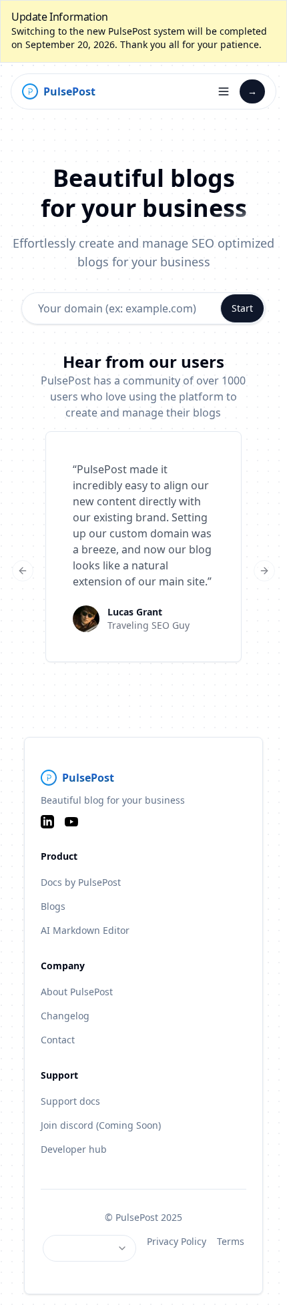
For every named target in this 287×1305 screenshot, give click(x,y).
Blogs (53, 906)
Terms (230, 1241)
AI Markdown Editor (85, 930)
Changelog (65, 1015)
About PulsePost (77, 991)
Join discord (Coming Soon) (101, 1125)
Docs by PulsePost (81, 882)
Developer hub (74, 1149)
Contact (58, 1039)
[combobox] (89, 1248)
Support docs (70, 1101)
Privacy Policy (176, 1241)
